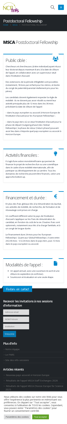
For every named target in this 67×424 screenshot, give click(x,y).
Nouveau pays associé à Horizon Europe (27, 375)
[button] (52, 7)
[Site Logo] (11, 7)
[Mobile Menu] (61, 7)
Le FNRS (9, 354)
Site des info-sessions (17, 360)
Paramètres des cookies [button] (17, 416)
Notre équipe (12, 349)
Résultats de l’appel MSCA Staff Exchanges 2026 (32, 380)
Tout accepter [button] (40, 416)
